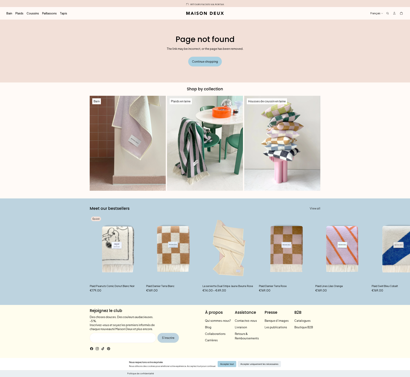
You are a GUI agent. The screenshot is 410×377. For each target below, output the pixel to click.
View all (315, 208)
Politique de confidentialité (140, 373)
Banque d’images (277, 320)
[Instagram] (97, 349)
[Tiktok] (103, 349)
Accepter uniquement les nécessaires (259, 364)
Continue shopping (205, 61)
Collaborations (215, 333)
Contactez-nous (246, 320)
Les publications (276, 327)
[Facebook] (92, 349)
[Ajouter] (195, 277)
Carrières (211, 340)
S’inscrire (168, 338)
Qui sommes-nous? (218, 320)
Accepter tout (227, 364)
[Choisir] (251, 277)
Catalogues (302, 320)
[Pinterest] (109, 349)
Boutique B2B (303, 327)
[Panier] (401, 13)
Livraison (241, 327)
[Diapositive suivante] (316, 254)
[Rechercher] (387, 13)
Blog (208, 327)
